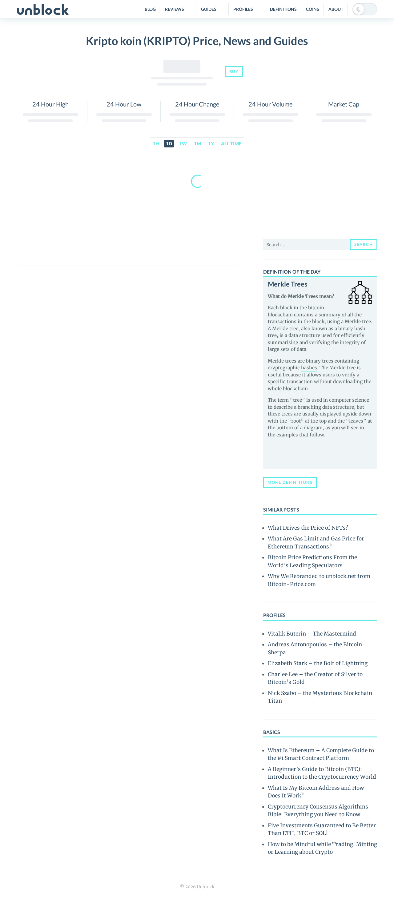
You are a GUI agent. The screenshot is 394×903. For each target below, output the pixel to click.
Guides (208, 9)
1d (169, 143)
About (335, 9)
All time (231, 143)
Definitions (283, 9)
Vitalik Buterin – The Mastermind (312, 633)
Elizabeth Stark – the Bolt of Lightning (318, 663)
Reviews (174, 9)
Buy (234, 71)
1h (156, 143)
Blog (150, 9)
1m (197, 143)
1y (211, 143)
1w (183, 143)
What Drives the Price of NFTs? (308, 527)
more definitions (289, 482)
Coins (312, 9)
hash (359, 328)
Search (363, 244)
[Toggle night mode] (364, 9)
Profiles (243, 9)
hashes (309, 368)
